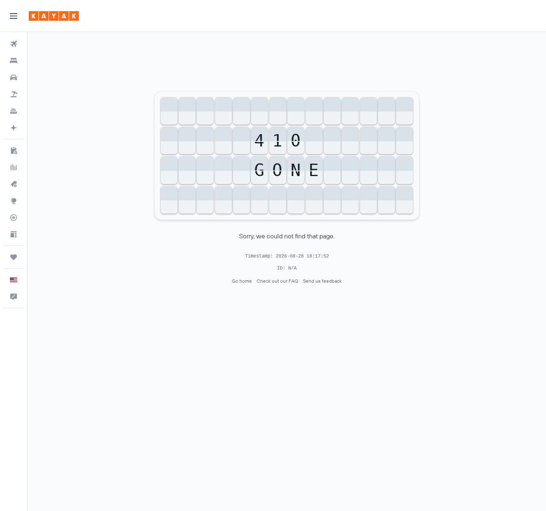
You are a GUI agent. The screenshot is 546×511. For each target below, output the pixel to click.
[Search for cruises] (13, 111)
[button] (13, 16)
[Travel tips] (13, 234)
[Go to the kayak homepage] (54, 16)
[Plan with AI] (13, 128)
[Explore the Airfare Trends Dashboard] (13, 167)
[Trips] (13, 257)
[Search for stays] (13, 61)
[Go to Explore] (13, 201)
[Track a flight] (13, 218)
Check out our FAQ (277, 281)
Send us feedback (322, 281)
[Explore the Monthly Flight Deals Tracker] (13, 184)
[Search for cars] (13, 77)
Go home (242, 281)
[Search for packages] (13, 94)
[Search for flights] (13, 44)
